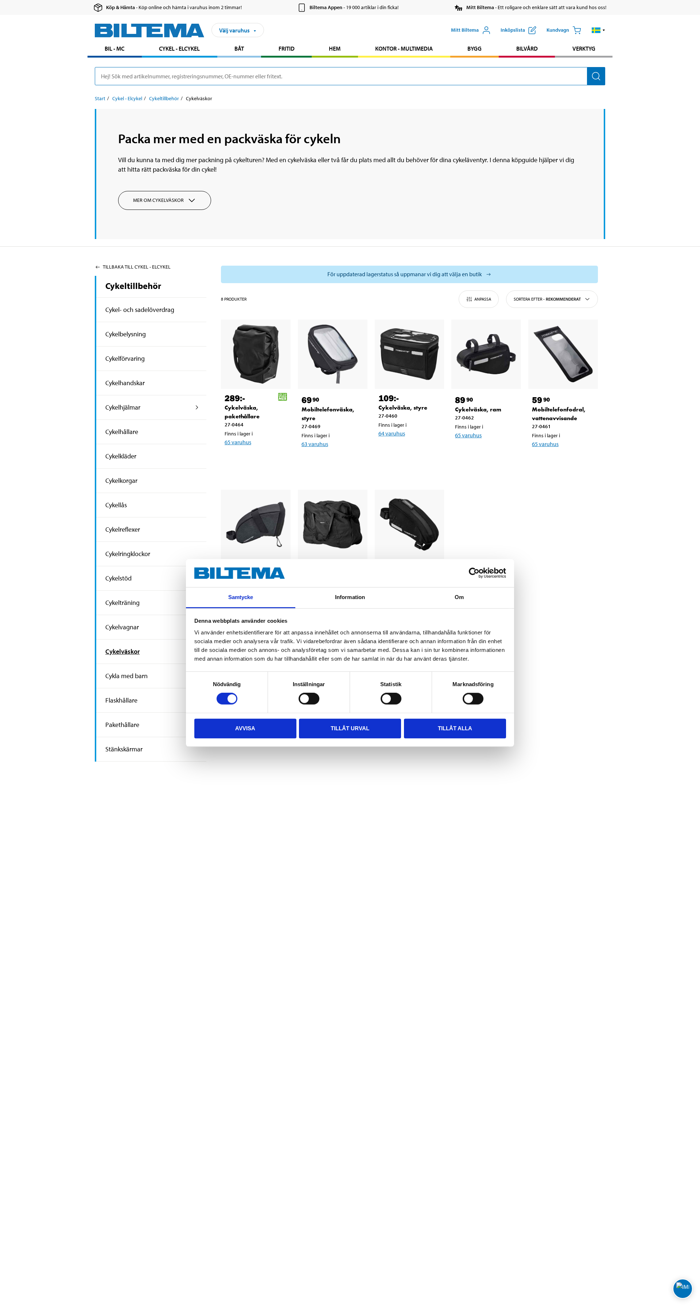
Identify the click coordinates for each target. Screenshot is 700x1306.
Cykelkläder (120, 456)
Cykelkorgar (121, 480)
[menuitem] (115, 49)
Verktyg (583, 48)
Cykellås (116, 505)
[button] (598, 30)
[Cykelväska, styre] (409, 354)
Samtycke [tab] (240, 597)
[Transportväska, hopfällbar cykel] (333, 524)
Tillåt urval (350, 728)
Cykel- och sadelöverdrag (139, 309)
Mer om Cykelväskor (158, 200)
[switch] (309, 698)
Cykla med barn (126, 676)
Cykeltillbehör (164, 98)
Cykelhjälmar (122, 407)
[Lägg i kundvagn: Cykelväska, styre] (408, 452)
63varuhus (315, 443)
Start (100, 98)
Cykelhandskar (125, 383)
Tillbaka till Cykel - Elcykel (137, 266)
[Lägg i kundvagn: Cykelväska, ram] (485, 454)
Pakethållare (122, 724)
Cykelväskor (122, 651)
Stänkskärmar (124, 749)
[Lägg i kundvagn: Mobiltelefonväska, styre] (331, 463)
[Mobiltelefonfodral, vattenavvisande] (563, 354)
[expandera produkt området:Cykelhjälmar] (197, 407)
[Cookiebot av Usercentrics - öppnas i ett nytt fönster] (474, 573)
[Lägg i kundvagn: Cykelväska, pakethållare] (254, 461)
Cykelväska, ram (478, 409)
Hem (335, 48)
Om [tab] (459, 597)
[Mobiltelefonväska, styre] (333, 354)
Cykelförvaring (125, 358)
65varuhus (238, 442)
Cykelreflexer (122, 529)
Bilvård (527, 48)
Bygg (474, 48)
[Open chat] (682, 1288)
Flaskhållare (121, 700)
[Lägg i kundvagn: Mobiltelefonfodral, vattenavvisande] (562, 463)
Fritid (287, 48)
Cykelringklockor (127, 554)
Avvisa (245, 728)
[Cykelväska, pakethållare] (256, 354)
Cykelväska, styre (402, 407)
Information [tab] (350, 597)
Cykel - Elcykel (179, 48)
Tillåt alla (455, 728)
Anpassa (482, 299)
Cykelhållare (121, 431)
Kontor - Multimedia (404, 48)
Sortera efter (547, 299)
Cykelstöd (118, 578)
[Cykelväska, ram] (486, 354)
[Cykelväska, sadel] (256, 524)
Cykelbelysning (125, 334)
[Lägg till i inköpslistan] (233, 461)
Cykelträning (122, 602)
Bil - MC (114, 48)
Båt (239, 48)
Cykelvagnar (122, 627)
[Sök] (596, 76)
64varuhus (391, 433)
